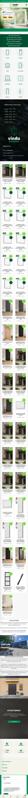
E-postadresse (7, 783)
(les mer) (12, 791)
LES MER (14, 634)
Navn (5, 778)
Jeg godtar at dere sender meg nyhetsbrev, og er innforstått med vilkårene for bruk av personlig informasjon (12, 789)
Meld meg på (14, 721)
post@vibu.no (9, 153)
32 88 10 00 (10, 150)
